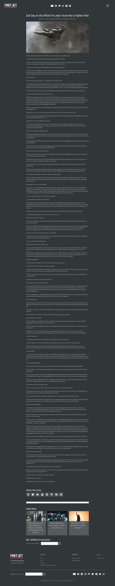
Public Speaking (76, 560)
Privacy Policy (100, 558)
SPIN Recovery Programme (48, 565)
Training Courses (76, 558)
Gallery (42, 562)
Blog (42, 560)
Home (42, 558)
